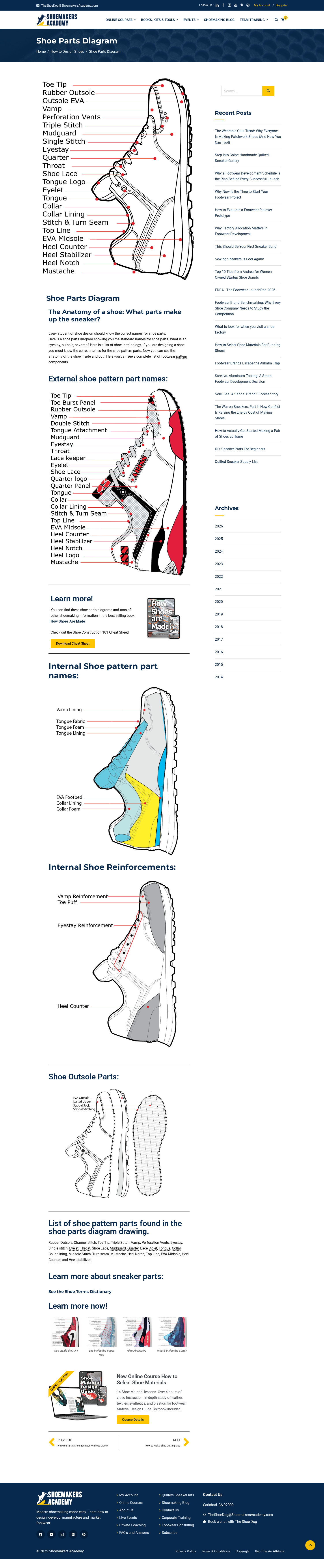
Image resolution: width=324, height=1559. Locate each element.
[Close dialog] (206, 750)
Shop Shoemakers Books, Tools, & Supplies (162, 785)
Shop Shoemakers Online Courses (162, 801)
